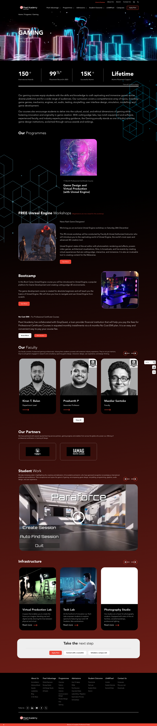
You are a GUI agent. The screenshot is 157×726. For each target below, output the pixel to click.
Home (20, 14)
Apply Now (132, 8)
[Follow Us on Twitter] (46, 708)
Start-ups (90, 685)
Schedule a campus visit (99, 653)
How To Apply (76, 682)
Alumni (118, 2)
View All (78, 420)
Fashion (61, 685)
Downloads (121, 688)
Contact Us (127, 2)
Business (61, 688)
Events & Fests (109, 688)
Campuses (120, 7)
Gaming (61, 705)
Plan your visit (122, 685)
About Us (110, 2)
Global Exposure (47, 682)
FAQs (73, 685)
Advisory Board (35, 685)
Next (134, 353)
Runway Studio (47, 685)
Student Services (110, 685)
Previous (126, 353)
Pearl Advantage (53, 7)
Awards (33, 688)
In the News (34, 697)
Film (60, 702)
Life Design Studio (48, 688)
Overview (61, 682)
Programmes (67, 7)
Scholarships (75, 700)
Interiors (61, 691)
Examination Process (78, 697)
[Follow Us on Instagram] (27, 708)
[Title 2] (78, 517)
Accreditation (35, 682)
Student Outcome (95, 7)
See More (65, 262)
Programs (27, 14)
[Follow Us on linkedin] (32, 708)
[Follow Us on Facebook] (41, 708)
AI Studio (45, 691)
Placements (91, 682)
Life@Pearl (110, 7)
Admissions (80, 7)
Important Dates (76, 691)
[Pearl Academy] (28, 718)
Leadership (34, 691)
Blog (32, 694)
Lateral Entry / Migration (79, 694)
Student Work (92, 688)
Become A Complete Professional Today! (78, 725)
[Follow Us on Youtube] (37, 708)
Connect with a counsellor (75, 653)
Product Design (63, 699)
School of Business (100, 2)
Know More (25, 335)
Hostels (107, 682)
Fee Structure (75, 688)
